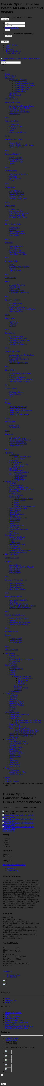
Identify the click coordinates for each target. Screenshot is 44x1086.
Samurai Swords (15, 643)
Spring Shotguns (20, 480)
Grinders (12, 230)
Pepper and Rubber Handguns (21, 659)
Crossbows (18, 690)
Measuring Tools (11, 261)
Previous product (13, 975)
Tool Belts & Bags (16, 161)
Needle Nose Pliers (16, 291)
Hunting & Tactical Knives (15, 615)
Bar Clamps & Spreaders (18, 174)
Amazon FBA (10, 1024)
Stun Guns (13, 663)
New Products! (10, 76)
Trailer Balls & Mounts (17, 409)
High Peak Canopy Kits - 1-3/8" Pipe (27, 720)
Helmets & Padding (16, 705)
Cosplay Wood (15, 573)
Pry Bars (12, 326)
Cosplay (8, 561)
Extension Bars (15, 357)
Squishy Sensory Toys (17, 772)
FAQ (7, 47)
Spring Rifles (18, 478)
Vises (11, 180)
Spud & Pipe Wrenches (18, 444)
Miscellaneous (10, 278)
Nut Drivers (13, 361)
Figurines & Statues (16, 539)
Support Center (11, 45)
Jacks (11, 130)
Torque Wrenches (16, 446)
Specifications (12, 870)
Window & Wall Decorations (20, 550)
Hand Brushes (14, 114)
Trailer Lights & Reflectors (19, 414)
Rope (11, 524)
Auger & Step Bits (16, 211)
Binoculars (13, 667)
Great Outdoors (15, 751)
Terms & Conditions (13, 51)
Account (5, 19)
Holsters (12, 707)
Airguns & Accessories (22, 676)
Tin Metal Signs (11, 739)
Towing (8, 403)
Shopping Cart (10, 1000)
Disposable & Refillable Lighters (21, 489)
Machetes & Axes (11, 631)
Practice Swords (15, 641)
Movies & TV (14, 762)
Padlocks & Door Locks (18, 518)
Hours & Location (12, 1038)
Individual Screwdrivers (18, 338)
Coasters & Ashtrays (17, 537)
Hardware (9, 243)
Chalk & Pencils (15, 158)
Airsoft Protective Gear (22, 457)
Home (7, 74)
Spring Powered (15, 474)
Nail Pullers (13, 322)
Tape (11, 531)
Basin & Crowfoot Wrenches (20, 440)
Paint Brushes (14, 520)
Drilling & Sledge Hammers (19, 381)
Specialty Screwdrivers (18, 344)
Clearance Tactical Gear (23, 87)
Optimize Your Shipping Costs (16, 1028)
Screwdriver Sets (15, 342)
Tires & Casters (11, 388)
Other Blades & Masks (17, 589)
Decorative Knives (16, 583)
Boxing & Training (16, 669)
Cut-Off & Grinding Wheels (19, 108)
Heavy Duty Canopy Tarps (19, 728)
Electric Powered (15, 462)
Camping (12, 671)
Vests (11, 711)
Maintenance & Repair (17, 132)
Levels (11, 265)
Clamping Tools (11, 171)
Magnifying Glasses (16, 514)
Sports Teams (14, 766)
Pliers (7, 281)
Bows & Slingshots (21, 688)
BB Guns (21, 682)
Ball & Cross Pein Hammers (20, 374)
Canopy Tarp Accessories (19, 715)
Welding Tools (10, 422)
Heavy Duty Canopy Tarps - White (26, 732)
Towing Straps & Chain (18, 407)
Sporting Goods (11, 665)
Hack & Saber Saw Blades (19, 112)
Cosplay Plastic (15, 569)
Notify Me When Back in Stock (13, 865)
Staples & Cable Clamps (18, 529)
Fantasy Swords (15, 639)
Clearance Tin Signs (21, 89)
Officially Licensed (16, 470)
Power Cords (14, 522)
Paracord (12, 709)
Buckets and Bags (16, 485)
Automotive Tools (11, 121)
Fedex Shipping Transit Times (16, 1022)
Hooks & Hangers (16, 246)
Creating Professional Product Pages (19, 1026)
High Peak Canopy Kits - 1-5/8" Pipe (27, 722)
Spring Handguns (20, 476)
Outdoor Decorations (17, 545)
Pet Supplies (14, 770)
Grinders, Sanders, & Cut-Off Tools (22, 309)
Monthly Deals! (15, 95)
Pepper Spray (14, 661)
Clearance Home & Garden (24, 83)
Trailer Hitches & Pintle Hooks (20, 410)
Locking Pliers (14, 289)
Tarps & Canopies (12, 713)
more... (7, 117)
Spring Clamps (15, 178)
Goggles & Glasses (16, 701)
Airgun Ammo (23, 680)
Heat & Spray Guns (16, 232)
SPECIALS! (9, 78)
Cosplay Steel (14, 571)
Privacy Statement (12, 53)
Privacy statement (12, 1018)
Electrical (12, 128)
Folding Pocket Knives (13, 596)
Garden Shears (19, 501)
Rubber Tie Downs (16, 147)
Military (12, 759)
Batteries (12, 483)
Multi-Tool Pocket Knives (18, 604)
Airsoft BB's (13, 460)
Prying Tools (10, 318)
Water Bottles (14, 692)
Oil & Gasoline (14, 764)
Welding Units (14, 427)
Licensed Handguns (21, 472)
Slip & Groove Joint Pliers (19, 293)
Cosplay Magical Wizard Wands (21, 567)
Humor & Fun (14, 755)
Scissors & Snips (15, 197)
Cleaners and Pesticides (18, 487)
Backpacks (13, 695)
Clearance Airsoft (20, 82)
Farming (12, 745)
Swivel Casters (15, 394)
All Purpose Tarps (16, 726)
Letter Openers (15, 587)
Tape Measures (15, 270)
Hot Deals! (13, 93)
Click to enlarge (8, 830)
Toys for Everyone (16, 774)
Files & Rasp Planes (17, 110)
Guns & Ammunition (16, 753)
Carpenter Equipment (13, 154)
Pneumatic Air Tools (12, 300)
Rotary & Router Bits (17, 215)
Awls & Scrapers (15, 191)
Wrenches (9, 434)
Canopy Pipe (14, 724)
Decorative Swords (16, 585)
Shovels (17, 504)
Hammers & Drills (16, 311)
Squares (12, 269)
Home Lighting (15, 510)
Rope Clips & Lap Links (18, 254)
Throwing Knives (11, 650)
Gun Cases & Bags (16, 703)
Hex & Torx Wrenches (17, 442)
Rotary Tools (14, 235)
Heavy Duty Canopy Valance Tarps (22, 734)
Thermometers (14, 546)
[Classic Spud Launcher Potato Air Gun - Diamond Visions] (22, 60)
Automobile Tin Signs (17, 741)
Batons (12, 657)
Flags (11, 541)
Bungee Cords (14, 143)
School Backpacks (16, 525)
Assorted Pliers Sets (17, 285)
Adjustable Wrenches (17, 438)
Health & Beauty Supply (18, 508)
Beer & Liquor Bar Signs (18, 743)
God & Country (15, 749)
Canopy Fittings (15, 716)
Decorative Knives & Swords (16, 580)
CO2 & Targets (19, 458)
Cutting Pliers (14, 287)
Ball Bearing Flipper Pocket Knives (22, 606)
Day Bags (13, 697)
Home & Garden (11, 481)
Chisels (12, 375)
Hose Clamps (14, 248)
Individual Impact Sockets (19, 359)
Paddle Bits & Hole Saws (19, 213)
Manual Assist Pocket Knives (20, 608)
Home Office (14, 512)
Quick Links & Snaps (17, 252)
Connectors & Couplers (18, 307)
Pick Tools (13, 324)
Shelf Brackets (14, 527)
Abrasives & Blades (12, 102)
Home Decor (10, 535)
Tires (11, 396)
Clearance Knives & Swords (24, 85)
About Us (9, 49)
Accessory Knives (12, 558)
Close (3, 1084)
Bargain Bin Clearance (18, 80)
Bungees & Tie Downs (13, 139)
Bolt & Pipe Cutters (16, 193)
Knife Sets (13, 602)
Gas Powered (14, 468)
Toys (7, 768)
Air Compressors (15, 303)
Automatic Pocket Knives (18, 600)
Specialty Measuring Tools (19, 267)
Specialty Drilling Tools (18, 217)
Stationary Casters (16, 392)
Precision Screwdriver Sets (19, 340)
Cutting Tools (10, 187)
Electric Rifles (19, 466)
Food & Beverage (16, 747)
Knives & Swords (11, 554)
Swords (8, 635)
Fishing (12, 672)
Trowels (12, 163)
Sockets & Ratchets (12, 351)
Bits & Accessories (16, 337)
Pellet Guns (22, 684)
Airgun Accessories (25, 678)
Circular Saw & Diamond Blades (21, 106)
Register (8, 1002)
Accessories (14, 124)
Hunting (12, 674)
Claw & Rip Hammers (17, 377)
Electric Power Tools (13, 224)
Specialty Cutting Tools (18, 198)
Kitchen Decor (14, 543)
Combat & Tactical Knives (19, 618)
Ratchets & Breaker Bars (18, 363)
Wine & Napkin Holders (18, 552)
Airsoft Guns (9, 453)
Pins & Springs (15, 250)
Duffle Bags (13, 699)
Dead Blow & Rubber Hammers (21, 379)
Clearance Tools (20, 91)
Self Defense (10, 653)
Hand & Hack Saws (16, 195)
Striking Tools (10, 370)
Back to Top (7, 971)
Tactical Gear (10, 694)
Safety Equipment (16, 160)
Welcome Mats (15, 548)
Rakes (16, 502)
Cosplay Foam (15, 565)
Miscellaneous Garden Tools (24, 506)
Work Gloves (14, 533)
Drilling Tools (10, 206)
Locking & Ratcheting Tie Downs (21, 145)
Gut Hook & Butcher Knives (19, 622)
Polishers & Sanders (17, 233)
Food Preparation (16, 495)
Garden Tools (14, 497)
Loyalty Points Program (14, 1020)
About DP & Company (13, 1013)
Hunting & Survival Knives (19, 624)
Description (11, 868)
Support (5, 41)
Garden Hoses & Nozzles (23, 499)
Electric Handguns (21, 464)
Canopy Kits (14, 718)
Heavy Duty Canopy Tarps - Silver (26, 730)
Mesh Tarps (13, 737)
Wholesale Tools (11, 99)
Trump (11, 97)
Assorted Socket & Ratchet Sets (21, 355)
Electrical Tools (15, 491)
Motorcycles (13, 760)
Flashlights (13, 493)
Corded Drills (14, 228)
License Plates (15, 757)
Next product (12, 977)
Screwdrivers (10, 333)
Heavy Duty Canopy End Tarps (21, 736)
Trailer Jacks (14, 412)
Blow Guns (13, 305)
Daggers (12, 620)
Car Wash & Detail (16, 126)
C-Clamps (13, 176)
